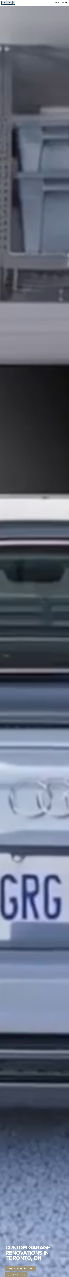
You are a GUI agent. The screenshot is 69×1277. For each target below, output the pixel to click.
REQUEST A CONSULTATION (20, 1269)
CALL (56, 3)
